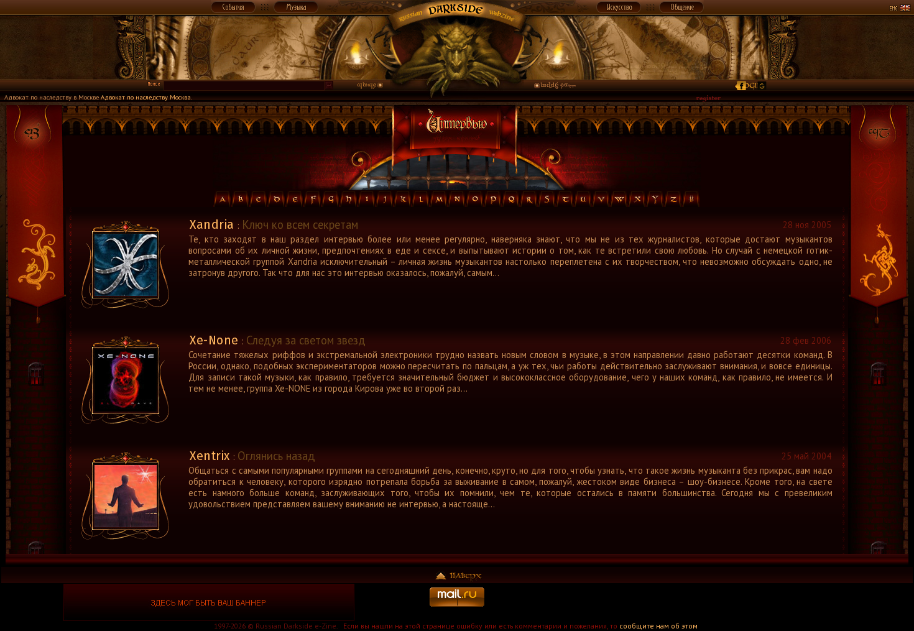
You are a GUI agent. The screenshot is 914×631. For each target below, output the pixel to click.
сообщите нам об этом (658, 625)
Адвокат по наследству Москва (146, 97)
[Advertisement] (705, 602)
